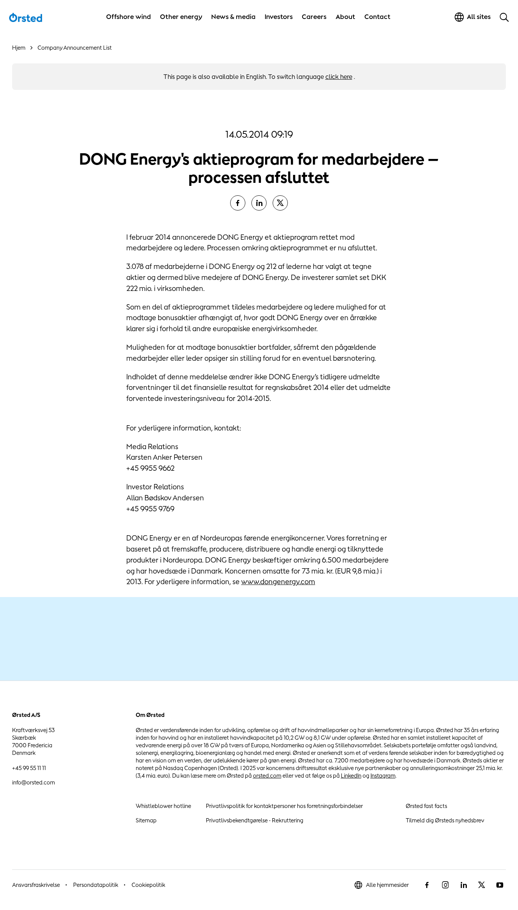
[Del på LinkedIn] (259, 203)
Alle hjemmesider (387, 885)
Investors (279, 16)
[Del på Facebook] (237, 203)
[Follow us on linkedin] (463, 885)
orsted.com (267, 775)
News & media (233, 16)
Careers (314, 16)
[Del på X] (280, 203)
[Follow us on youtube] (500, 885)
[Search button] (504, 17)
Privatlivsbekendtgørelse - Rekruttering (254, 820)
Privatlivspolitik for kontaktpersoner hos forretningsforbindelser (284, 806)
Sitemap (146, 820)
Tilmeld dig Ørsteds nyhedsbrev (445, 820)
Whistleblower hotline (163, 806)
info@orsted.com (33, 782)
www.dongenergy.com (278, 581)
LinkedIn (351, 775)
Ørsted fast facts (426, 806)
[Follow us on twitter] (482, 885)
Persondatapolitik (95, 885)
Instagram (383, 775)
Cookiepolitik (148, 885)
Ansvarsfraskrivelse (36, 885)
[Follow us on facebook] (427, 885)
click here (338, 76)
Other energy (181, 16)
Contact (377, 16)
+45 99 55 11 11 (29, 768)
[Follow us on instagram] (445, 885)
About (345, 16)
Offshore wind (128, 16)
